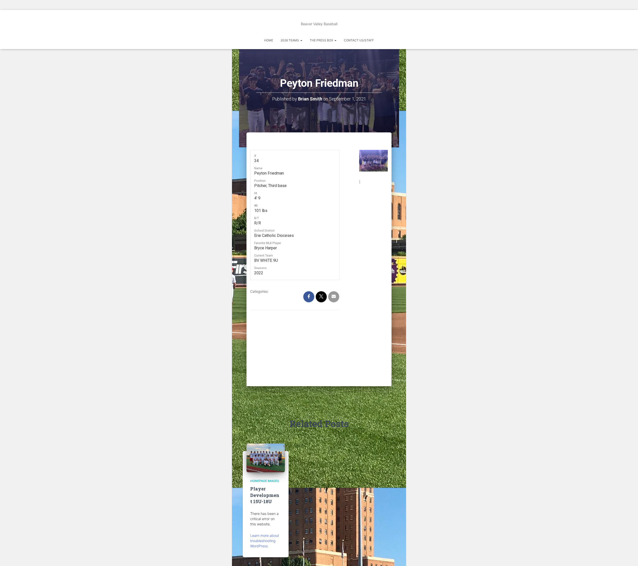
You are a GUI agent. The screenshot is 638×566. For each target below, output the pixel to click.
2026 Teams (290, 40)
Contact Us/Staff (359, 40)
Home (268, 40)
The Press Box (322, 40)
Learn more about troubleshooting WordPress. (264, 540)
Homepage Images (264, 481)
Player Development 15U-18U (264, 495)
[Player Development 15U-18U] (265, 457)
